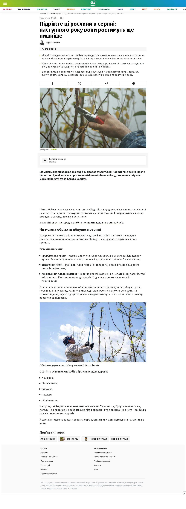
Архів (96, 469)
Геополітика (24, 9)
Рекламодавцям (100, 448)
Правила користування (103, 453)
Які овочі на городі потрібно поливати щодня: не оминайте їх (85, 222)
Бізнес (57, 9)
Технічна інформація (102, 461)
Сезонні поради (55, 13)
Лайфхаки (172, 9)
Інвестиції (86, 9)
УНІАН (54, 149)
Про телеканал (47, 461)
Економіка (42, 9)
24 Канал (7, 9)
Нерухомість (104, 9)
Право (120, 9)
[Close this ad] (184, 493)
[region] (93, 502)
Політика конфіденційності (104, 457)
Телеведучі (45, 465)
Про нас (44, 448)
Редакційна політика (49, 457)
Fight (144, 9)
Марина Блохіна (53, 43)
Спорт (133, 9)
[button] (52, 83)
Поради (43, 13)
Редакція (44, 453)
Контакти (97, 465)
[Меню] (5, 3)
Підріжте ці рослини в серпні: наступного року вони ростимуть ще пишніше (94, 13)
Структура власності (49, 474)
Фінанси (71, 9)
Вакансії (44, 469)
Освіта (157, 9)
